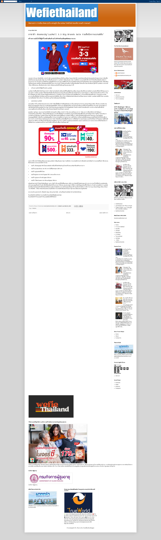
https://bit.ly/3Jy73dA (52, 192)
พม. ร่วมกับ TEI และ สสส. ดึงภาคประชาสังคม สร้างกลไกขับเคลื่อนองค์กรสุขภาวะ (128, 300)
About (117, 336)
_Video (117, 240)
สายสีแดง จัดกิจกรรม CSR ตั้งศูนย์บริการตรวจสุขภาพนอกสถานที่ (127, 166)
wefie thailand (120, 73)
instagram (118, 388)
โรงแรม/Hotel (119, 236)
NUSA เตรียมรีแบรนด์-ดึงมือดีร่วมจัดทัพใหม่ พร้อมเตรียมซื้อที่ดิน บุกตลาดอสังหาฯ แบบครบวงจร (127, 316)
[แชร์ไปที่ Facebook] (80, 206)
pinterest (118, 386)
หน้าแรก (68, 212)
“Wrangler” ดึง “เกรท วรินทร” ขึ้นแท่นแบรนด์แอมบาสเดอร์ (127, 151)
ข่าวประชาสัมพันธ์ (120, 226)
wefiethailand (119, 203)
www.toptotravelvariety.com (124, 75)
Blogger (92, 528)
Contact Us (118, 338)
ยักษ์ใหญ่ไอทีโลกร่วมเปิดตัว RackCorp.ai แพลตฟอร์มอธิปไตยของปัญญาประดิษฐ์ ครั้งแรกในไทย (124, 135)
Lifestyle (118, 230)
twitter (117, 384)
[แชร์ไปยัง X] (78, 206)
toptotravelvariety (120, 97)
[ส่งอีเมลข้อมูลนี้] (75, 206)
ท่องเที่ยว (118, 228)
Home (117, 225)
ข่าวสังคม (118, 234)
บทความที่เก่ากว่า (103, 212)
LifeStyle (118, 238)
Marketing (118, 232)
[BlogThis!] (77, 206)
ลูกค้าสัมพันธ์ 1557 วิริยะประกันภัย (124, 205)
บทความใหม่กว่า (33, 212)
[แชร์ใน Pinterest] (82, 206)
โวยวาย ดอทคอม (120, 98)
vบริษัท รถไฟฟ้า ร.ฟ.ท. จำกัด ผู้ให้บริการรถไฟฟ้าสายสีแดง (124, 208)
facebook (118, 382)
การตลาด (34, 208)
